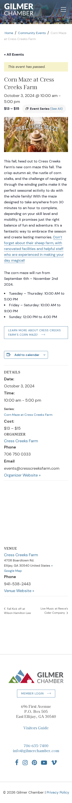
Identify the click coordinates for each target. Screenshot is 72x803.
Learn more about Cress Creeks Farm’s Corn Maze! (34, 332)
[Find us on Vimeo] (54, 763)
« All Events (14, 54)
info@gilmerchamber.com (36, 750)
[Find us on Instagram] (25, 763)
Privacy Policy (58, 792)
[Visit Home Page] (19, 9)
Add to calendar (26, 355)
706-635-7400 (36, 745)
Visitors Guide (36, 727)
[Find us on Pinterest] (34, 763)
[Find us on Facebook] (17, 763)
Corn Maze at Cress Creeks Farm (28, 415)
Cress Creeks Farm (21, 440)
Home (9, 33)
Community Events (32, 33)
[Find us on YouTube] (44, 763)
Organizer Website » (22, 475)
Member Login (32, 693)
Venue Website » (19, 590)
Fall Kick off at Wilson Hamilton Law (17, 611)
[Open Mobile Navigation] (63, 9)
